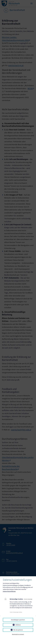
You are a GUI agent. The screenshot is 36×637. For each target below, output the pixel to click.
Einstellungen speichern (18, 620)
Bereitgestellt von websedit (18, 634)
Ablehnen (18, 625)
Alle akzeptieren (18, 630)
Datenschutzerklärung (9, 591)
